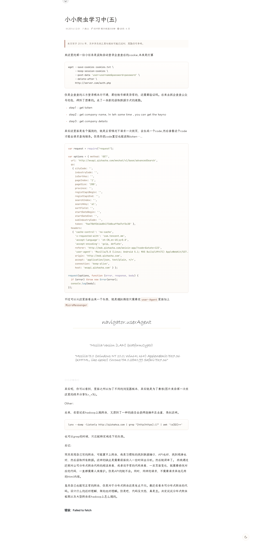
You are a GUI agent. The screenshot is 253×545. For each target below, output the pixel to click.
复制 (183, 65)
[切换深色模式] (245, 537)
